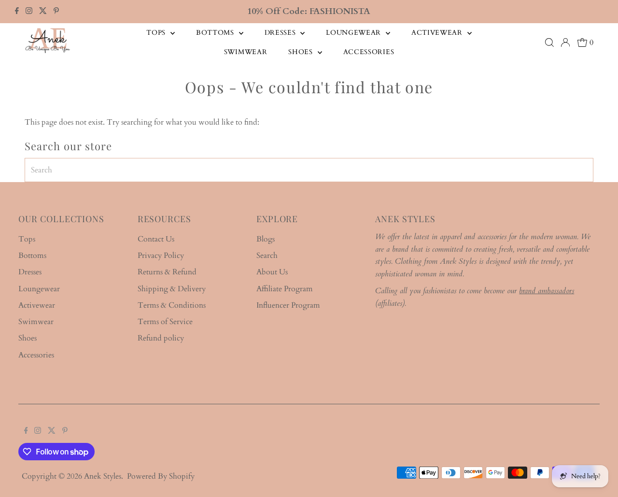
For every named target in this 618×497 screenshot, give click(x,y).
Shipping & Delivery (172, 289)
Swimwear (245, 52)
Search (267, 255)
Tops (157, 32)
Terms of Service (165, 321)
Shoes (301, 52)
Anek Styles (102, 476)
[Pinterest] (56, 11)
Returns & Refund (167, 272)
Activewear (438, 32)
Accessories (368, 52)
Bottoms (216, 32)
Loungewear (354, 32)
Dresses (281, 32)
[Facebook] (17, 11)
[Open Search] (549, 42)
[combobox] (309, 170)
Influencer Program (288, 305)
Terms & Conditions (172, 305)
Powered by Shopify (161, 476)
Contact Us (156, 239)
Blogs (265, 239)
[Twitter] (43, 11)
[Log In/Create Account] (565, 42)
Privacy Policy (161, 255)
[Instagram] (29, 11)
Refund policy (161, 338)
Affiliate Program (284, 289)
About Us (272, 272)
